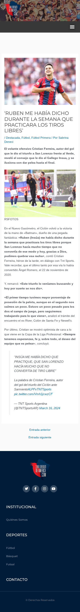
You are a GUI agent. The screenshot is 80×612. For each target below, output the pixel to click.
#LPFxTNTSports (39, 389)
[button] (72, 27)
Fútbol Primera (41, 137)
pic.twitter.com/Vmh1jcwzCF (33, 394)
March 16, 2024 (49, 408)
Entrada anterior (39, 429)
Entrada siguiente (40, 437)
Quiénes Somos (17, 519)
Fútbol (26, 137)
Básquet (12, 556)
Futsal (10, 564)
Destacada (13, 137)
